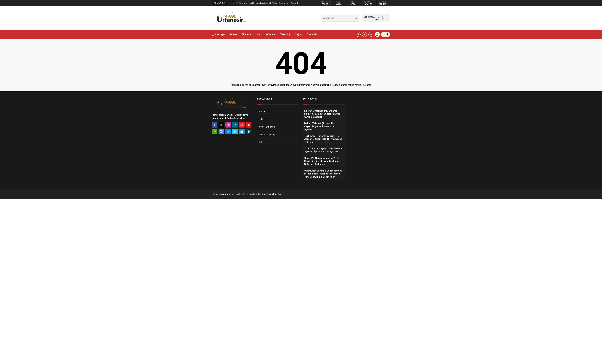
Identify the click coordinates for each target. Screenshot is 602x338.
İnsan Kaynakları (267, 126)
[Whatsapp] (214, 131)
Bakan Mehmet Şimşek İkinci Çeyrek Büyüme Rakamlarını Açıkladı (268, 3)
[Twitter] (221, 125)
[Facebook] (214, 125)
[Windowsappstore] (242, 131)
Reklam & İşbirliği (267, 134)
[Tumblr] (248, 131)
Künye (262, 111)
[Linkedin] (235, 125)
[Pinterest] (248, 125)
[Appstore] (228, 131)
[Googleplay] (235, 131)
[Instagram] (228, 125)
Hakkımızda (264, 119)
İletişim (262, 142)
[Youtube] (242, 125)
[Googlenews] (221, 131)
